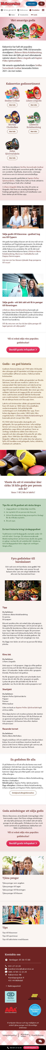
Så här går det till (10, 10)
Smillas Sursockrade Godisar (32, 167)
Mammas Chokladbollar (25, 254)
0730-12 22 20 (20, 971)
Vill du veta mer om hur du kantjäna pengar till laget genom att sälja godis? (21, 324)
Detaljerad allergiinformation (23, 793)
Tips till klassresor (9, 932)
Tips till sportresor (10, 936)
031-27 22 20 (14, 966)
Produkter (35, 10)
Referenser (24, 10)
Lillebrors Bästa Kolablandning (28, 52)
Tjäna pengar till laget (11, 886)
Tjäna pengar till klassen (12, 893)
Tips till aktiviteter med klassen (15, 939)
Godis (35, 15)
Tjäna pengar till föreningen (13, 890)
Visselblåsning (37, 1035)
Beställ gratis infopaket (22, 349)
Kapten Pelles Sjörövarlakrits (28, 707)
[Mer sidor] (43, 10)
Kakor (13, 15)
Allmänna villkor (25, 1035)
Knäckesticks (24, 15)
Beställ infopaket (30, 1048)
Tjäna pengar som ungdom (13, 883)
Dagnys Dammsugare (11, 256)
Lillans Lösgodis (23, 58)
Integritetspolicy (10, 1035)
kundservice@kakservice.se (21, 969)
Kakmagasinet (14, 986)
